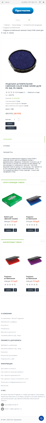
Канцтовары (16, 25)
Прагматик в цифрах (9, 322)
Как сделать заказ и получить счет (15, 379)
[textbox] (23, 20)
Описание (7, 139)
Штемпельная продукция (33, 25)
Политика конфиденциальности (13, 382)
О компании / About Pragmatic (12, 318)
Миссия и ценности (8, 332)
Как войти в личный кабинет (12, 372)
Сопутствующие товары (13, 182)
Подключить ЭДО (7, 359)
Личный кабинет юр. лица (11, 349)
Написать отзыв (33, 92)
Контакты (5, 325)
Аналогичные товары (12, 242)
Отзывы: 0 (21, 92)
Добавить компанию (9, 345)
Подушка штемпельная (11, 28)
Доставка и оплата (8, 368)
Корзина (4, 352)
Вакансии (4, 386)
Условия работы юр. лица (11, 335)
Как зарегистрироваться (10, 375)
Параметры (8, 152)
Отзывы (6, 146)
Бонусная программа (9, 355)
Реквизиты (5, 329)
